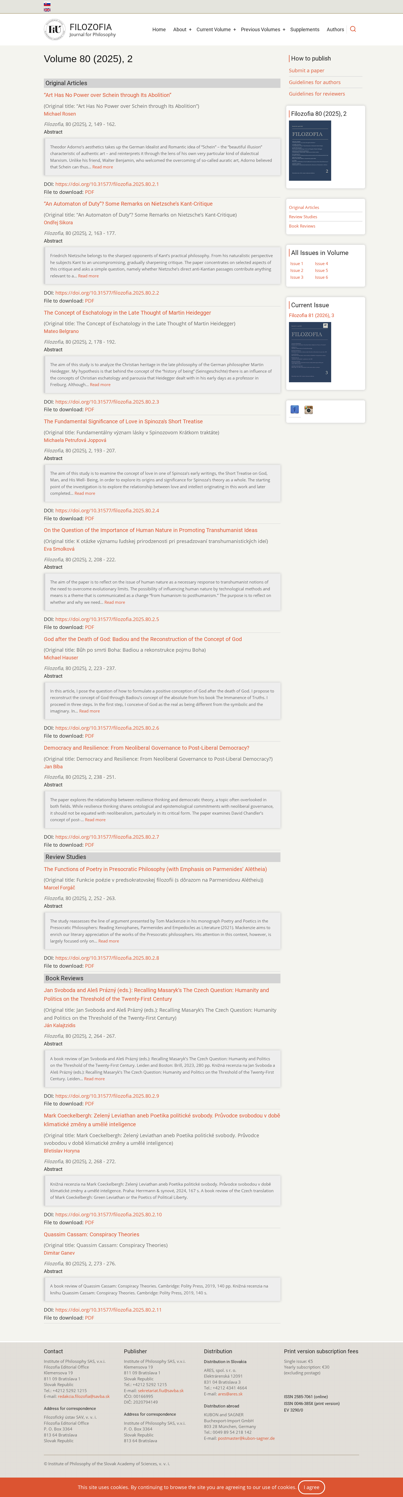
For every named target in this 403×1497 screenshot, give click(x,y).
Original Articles (304, 207)
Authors (335, 29)
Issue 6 (321, 277)
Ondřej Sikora (58, 222)
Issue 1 (296, 263)
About (179, 29)
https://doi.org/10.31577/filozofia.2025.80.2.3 (107, 401)
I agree (311, 1487)
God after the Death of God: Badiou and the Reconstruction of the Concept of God (143, 639)
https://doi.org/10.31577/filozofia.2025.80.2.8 (107, 958)
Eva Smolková (59, 549)
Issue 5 (321, 270)
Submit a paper (306, 70)
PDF (89, 192)
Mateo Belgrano (61, 331)
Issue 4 (321, 263)
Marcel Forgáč (59, 887)
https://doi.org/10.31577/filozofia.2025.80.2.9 (107, 1096)
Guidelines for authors (315, 82)
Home (159, 29)
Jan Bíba (53, 766)
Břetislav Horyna (62, 1151)
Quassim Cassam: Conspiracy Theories (91, 1234)
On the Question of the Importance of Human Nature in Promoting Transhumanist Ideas (150, 530)
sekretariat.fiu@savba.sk (161, 1390)
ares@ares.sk (230, 1394)
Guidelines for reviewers (317, 93)
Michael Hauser (61, 657)
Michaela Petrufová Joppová (75, 440)
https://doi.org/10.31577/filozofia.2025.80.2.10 (108, 1214)
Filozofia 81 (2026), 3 (311, 315)
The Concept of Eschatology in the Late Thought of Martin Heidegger (127, 313)
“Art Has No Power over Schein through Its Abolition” (107, 95)
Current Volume (214, 29)
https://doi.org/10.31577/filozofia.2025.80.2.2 (107, 292)
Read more (102, 166)
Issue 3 (296, 277)
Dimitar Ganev (59, 1253)
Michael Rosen (60, 114)
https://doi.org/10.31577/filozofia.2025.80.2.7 (107, 837)
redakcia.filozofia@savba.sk (84, 1396)
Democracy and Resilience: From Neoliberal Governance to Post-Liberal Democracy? (146, 748)
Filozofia (91, 27)
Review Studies (303, 216)
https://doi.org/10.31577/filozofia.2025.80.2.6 (107, 728)
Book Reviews (302, 226)
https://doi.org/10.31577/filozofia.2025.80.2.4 (107, 510)
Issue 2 (296, 270)
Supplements (304, 29)
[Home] (55, 30)
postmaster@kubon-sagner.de (246, 1438)
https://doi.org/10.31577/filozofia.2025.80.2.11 (108, 1309)
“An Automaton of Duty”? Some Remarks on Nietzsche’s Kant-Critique (128, 204)
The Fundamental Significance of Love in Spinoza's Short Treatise (123, 421)
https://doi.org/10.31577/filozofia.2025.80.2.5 (107, 619)
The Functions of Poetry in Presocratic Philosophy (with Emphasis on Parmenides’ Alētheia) (155, 869)
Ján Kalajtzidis (59, 1025)
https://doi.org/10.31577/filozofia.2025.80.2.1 (107, 184)
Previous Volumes (260, 29)
